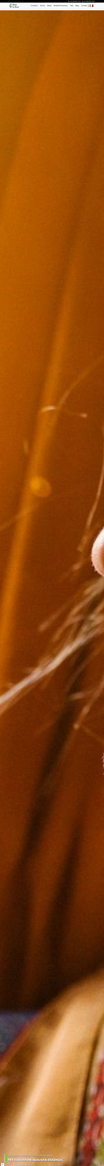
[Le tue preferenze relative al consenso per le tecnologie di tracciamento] (2, 1164)
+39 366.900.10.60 (88, 1)
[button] (91, 5)
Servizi (42, 6)
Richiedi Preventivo (61, 6)
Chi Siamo (34, 6)
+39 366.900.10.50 (75, 1)
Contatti (84, 6)
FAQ (71, 6)
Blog (77, 6)
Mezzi (49, 6)
